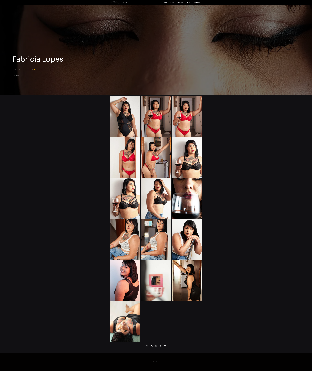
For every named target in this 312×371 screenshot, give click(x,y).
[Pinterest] (160, 346)
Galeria (172, 2)
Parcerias (180, 2)
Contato (188, 2)
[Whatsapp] (165, 346)
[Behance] (156, 346)
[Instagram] (147, 346)
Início (165, 2)
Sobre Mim (197, 2)
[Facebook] (152, 346)
